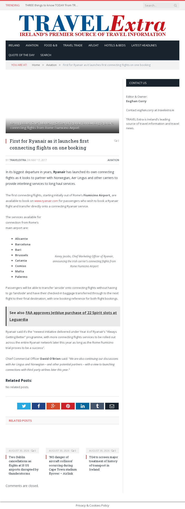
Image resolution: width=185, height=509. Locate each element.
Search (45, 55)
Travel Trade (73, 45)
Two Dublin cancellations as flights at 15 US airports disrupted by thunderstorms (24, 465)
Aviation (32, 45)
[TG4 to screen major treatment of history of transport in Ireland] (102, 441)
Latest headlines (144, 45)
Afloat (93, 45)
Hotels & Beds (115, 45)
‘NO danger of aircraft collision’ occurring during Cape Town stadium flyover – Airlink (63, 465)
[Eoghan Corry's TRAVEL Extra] (92, 25)
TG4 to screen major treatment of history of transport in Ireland (103, 463)
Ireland (14, 45)
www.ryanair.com (46, 201)
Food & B (50, 45)
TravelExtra (17, 160)
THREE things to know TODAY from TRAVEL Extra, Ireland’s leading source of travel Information (52, 5)
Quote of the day (22, 55)
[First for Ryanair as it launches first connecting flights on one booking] (62, 106)
